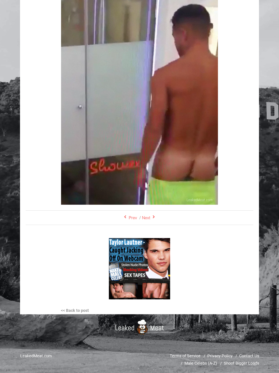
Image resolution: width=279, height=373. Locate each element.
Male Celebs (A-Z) (200, 363)
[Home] (140, 327)
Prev (132, 217)
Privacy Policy (219, 355)
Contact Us (249, 355)
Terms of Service (185, 355)
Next (146, 217)
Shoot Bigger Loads (241, 363)
